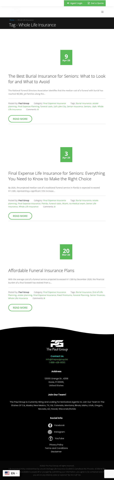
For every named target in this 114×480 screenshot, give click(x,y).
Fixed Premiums (64, 295)
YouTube (59, 438)
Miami (65, 203)
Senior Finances (97, 295)
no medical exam (77, 203)
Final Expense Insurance (54, 103)
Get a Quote (97, 3)
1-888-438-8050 (57, 362)
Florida (45, 203)
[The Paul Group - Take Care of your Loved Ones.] (16, 12)
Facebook (59, 425)
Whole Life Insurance (28, 206)
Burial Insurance (83, 103)
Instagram (59, 431)
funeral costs (46, 106)
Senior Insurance (75, 106)
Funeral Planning (81, 295)
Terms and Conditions (56, 448)
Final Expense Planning (28, 106)
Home (12, 20)
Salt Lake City (60, 106)
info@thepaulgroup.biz (57, 359)
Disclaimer (56, 451)
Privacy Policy (56, 444)
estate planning (25, 295)
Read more (20, 118)
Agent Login (76, 3)
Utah (94, 106)
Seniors (87, 106)
